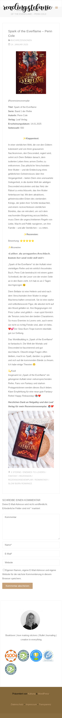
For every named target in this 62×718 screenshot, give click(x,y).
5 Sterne (16, 472)
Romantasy (41, 480)
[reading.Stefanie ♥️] (27, 7)
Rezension (25, 476)
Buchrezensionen (21, 40)
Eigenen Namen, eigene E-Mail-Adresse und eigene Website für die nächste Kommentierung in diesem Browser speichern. (29, 574)
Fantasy (12, 476)
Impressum (31, 704)
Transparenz (45, 704)
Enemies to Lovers (34, 472)
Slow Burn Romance (20, 483)
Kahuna (31, 693)
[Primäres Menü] (56, 7)
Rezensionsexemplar (20, 480)
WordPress (43, 693)
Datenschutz (17, 704)
